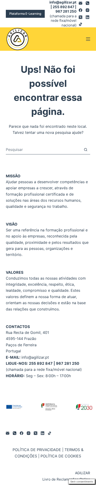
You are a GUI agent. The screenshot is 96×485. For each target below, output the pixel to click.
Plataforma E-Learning (25, 13)
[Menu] (88, 39)
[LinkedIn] (87, 17)
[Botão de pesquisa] (85, 149)
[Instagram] (87, 10)
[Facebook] (80, 10)
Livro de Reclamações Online (66, 479)
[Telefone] (87, 3)
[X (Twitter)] (80, 17)
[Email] (80, 3)
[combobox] (43, 149)
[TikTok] (80, 24)
